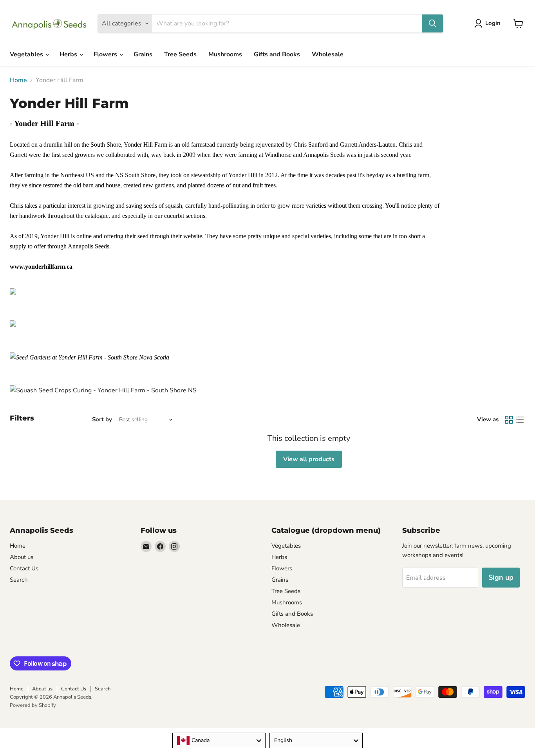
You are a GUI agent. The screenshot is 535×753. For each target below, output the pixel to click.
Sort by (102, 419)
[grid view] (508, 419)
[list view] (519, 419)
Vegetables (27, 54)
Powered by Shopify (33, 705)
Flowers (106, 54)
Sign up (500, 577)
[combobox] (219, 740)
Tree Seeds (180, 54)
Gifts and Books (277, 54)
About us (21, 557)
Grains (143, 54)
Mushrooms (225, 54)
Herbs (69, 54)
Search (19, 580)
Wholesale (327, 54)
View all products (308, 459)
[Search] (432, 23)
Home (18, 80)
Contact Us (24, 568)
